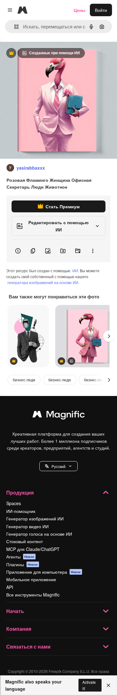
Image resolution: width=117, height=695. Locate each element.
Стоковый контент (24, 541)
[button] (58, 466)
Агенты (20, 556)
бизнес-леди (24, 379)
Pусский (58, 466)
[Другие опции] (92, 251)
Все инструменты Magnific (33, 594)
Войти (101, 10)
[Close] (108, 685)
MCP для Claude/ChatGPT (33, 549)
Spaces (13, 503)
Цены (79, 10)
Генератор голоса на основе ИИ (39, 534)
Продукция (20, 492)
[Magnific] (58, 415)
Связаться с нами (28, 646)
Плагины (22, 564)
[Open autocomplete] (13, 26)
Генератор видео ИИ (27, 526)
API (9, 587)
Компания (18, 628)
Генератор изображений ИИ (35, 518)
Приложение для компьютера (43, 572)
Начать (15, 611)
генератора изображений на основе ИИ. (43, 282)
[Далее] (109, 336)
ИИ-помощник (20, 511)
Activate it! (89, 685)
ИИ (75, 270)
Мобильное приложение (31, 579)
